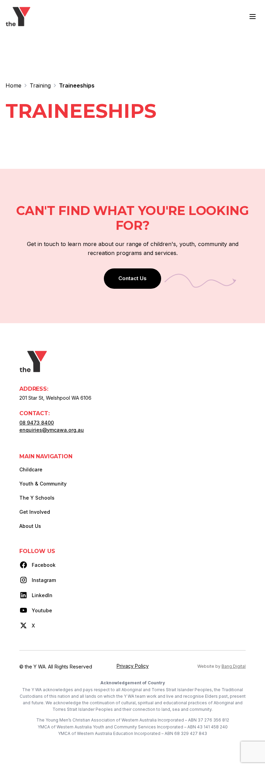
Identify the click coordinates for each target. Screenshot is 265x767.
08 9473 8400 (36, 423)
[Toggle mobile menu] (252, 16)
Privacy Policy (133, 666)
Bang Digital (234, 666)
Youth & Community (43, 484)
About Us (30, 526)
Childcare (30, 469)
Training (40, 85)
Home (13, 85)
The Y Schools (37, 498)
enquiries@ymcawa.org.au (51, 430)
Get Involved (34, 512)
